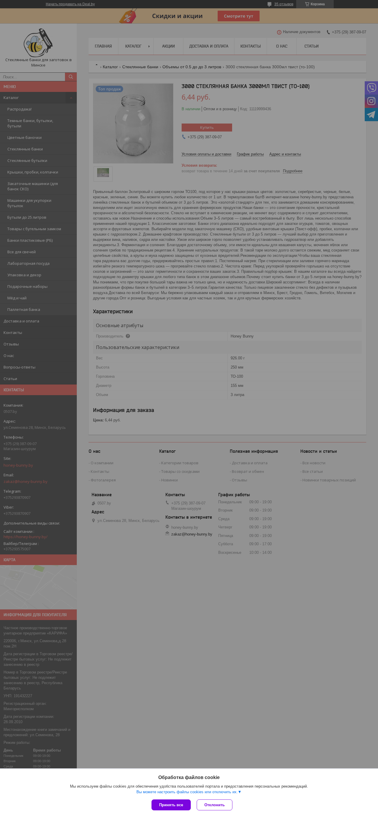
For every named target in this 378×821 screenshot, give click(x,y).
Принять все (171, 805)
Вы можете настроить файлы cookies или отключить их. (187, 792)
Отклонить (214, 805)
